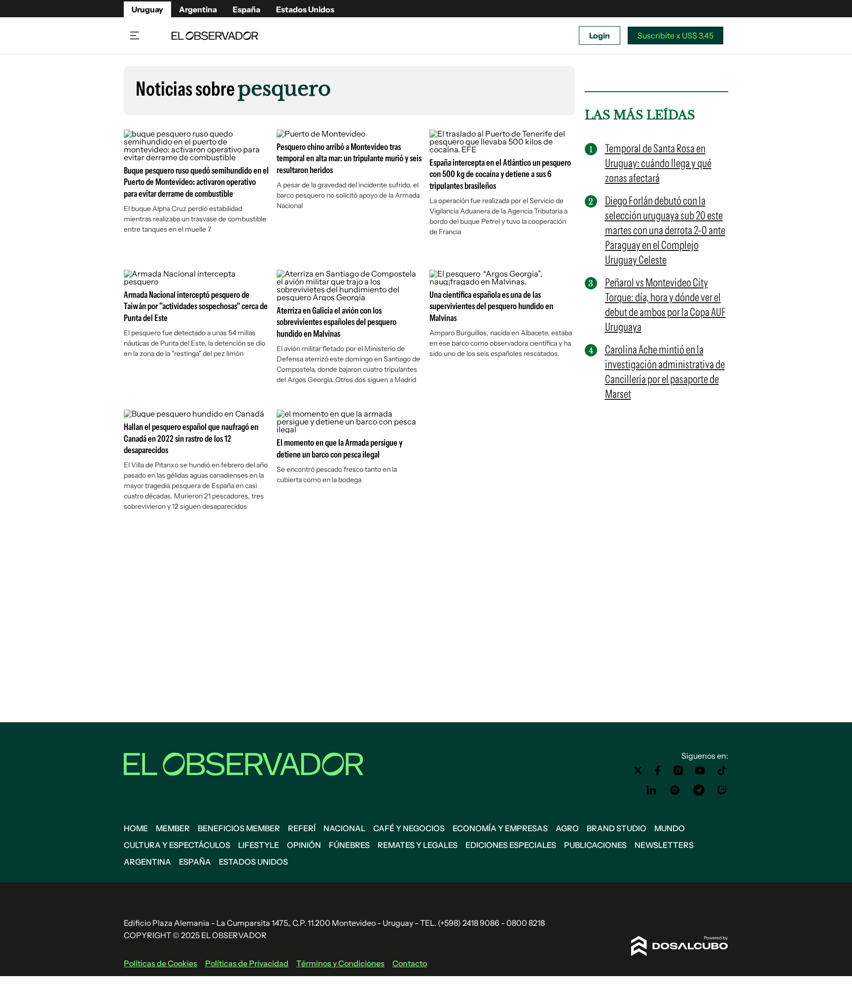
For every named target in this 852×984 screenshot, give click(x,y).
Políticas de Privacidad (246, 963)
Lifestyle (258, 845)
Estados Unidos (305, 9)
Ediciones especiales (510, 845)
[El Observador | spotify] (675, 790)
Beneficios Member (239, 828)
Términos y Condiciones (340, 963)
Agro (567, 828)
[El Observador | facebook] (658, 770)
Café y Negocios (409, 828)
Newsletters (664, 845)
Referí (302, 828)
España (246, 9)
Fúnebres (349, 845)
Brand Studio (616, 828)
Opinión (304, 845)
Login (599, 35)
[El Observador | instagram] (678, 770)
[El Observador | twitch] (722, 790)
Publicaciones (595, 845)
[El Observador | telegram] (699, 790)
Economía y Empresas (500, 828)
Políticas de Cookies (160, 963)
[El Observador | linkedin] (651, 790)
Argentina (198, 9)
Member (173, 828)
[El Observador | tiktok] (722, 770)
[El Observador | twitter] (638, 770)
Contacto (409, 963)
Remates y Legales (418, 845)
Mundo (669, 828)
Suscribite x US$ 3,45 (675, 35)
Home (136, 828)
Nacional (344, 828)
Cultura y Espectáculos (177, 845)
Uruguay (147, 9)
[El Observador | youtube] (700, 770)
